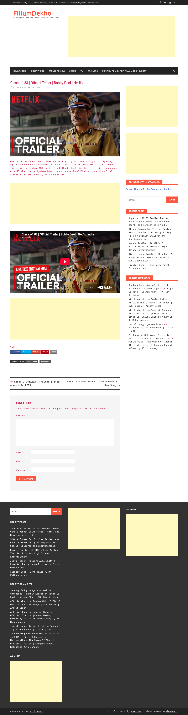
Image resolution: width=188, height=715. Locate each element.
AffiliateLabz (137, 299)
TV (57, 2)
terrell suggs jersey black (146, 324)
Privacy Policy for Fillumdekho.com (84, 2)
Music (50, 2)
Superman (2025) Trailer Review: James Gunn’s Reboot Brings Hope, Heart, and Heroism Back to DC (150, 221)
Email (53, 352)
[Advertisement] (121, 36)
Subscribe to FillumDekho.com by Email (150, 189)
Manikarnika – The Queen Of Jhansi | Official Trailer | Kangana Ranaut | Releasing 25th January (152, 345)
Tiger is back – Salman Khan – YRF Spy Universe (151, 292)
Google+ (35, 352)
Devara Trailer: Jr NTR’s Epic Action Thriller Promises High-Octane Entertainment (148, 246)
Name (20, 452)
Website (20, 470)
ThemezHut (171, 711)
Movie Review (40, 2)
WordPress (136, 711)
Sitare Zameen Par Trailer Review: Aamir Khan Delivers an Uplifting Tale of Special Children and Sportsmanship (36, 542)
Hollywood (16, 2)
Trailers (64, 2)
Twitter (26, 352)
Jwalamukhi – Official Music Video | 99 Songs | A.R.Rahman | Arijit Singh (150, 302)
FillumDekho (32, 13)
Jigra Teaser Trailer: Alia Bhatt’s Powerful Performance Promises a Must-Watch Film (151, 257)
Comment (22, 415)
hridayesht (36, 87)
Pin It (45, 352)
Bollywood (27, 2)
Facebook (15, 352)
